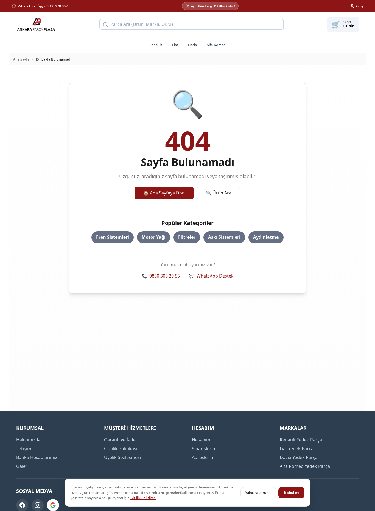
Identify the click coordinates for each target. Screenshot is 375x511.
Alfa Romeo (216, 44)
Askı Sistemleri (224, 237)
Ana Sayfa (21, 59)
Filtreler (186, 237)
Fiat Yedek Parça (297, 449)
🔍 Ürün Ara (218, 193)
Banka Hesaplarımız (36, 457)
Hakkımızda (28, 440)
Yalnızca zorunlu (258, 492)
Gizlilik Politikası (143, 497)
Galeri (22, 466)
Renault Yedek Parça (301, 440)
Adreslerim (203, 457)
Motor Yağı (154, 237)
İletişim (23, 449)
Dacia (192, 44)
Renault (155, 44)
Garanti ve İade (120, 440)
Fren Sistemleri (112, 237)
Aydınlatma (266, 237)
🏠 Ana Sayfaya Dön (164, 193)
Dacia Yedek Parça (299, 457)
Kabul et (291, 492)
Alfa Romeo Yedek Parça (305, 466)
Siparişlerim (204, 449)
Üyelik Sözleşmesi (122, 457)
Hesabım (201, 440)
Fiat (175, 44)
